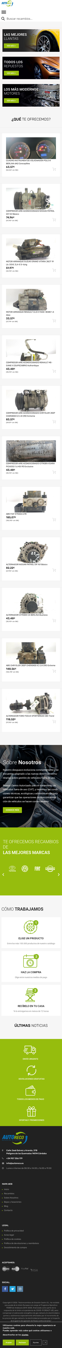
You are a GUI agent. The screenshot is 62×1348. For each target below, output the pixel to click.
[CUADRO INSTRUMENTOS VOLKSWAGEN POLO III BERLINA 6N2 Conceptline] (31, 148)
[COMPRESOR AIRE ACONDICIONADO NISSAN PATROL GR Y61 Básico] (31, 198)
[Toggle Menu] (3, 13)
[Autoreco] (14, 3)
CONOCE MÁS (12, 810)
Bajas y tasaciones (12, 1202)
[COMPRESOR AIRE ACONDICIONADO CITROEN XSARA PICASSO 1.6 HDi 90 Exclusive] (31, 451)
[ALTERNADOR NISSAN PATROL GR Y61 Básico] (31, 552)
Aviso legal (9, 1235)
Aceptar (9, 1342)
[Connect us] (5, 1289)
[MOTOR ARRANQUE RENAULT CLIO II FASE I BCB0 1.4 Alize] (31, 299)
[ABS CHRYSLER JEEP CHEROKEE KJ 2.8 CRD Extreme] (31, 653)
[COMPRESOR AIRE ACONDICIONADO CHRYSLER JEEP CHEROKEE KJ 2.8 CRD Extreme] (31, 400)
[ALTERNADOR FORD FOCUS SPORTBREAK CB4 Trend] (31, 703)
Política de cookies (12, 1239)
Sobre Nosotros (11, 1198)
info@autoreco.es (15, 1163)
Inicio (6, 1189)
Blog (6, 1206)
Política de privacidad (14, 1230)
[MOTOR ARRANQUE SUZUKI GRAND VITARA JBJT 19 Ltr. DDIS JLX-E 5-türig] (31, 249)
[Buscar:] (29, 19)
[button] (3, 874)
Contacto (8, 1210)
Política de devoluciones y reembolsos (21, 1243)
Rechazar (22, 1342)
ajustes (25, 1334)
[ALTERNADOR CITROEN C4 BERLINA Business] (31, 602)
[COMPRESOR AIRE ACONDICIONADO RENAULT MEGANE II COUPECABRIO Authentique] (31, 350)
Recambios (9, 1193)
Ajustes (36, 1342)
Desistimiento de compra (15, 1247)
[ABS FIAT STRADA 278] (31, 501)
